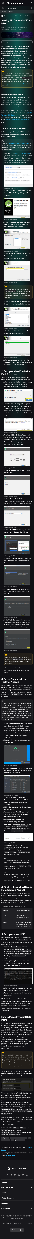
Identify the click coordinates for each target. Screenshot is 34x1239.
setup (3, 1138)
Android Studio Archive (22, 153)
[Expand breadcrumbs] (12, 16)
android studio (6, 1140)
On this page (6, 42)
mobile (12, 1138)
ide (8, 1138)
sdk (29, 1138)
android (18, 1138)
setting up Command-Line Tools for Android (15, 83)
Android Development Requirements (17, 119)
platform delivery (19, 1140)
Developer (7, 16)
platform (24, 1138)
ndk (12, 1140)
